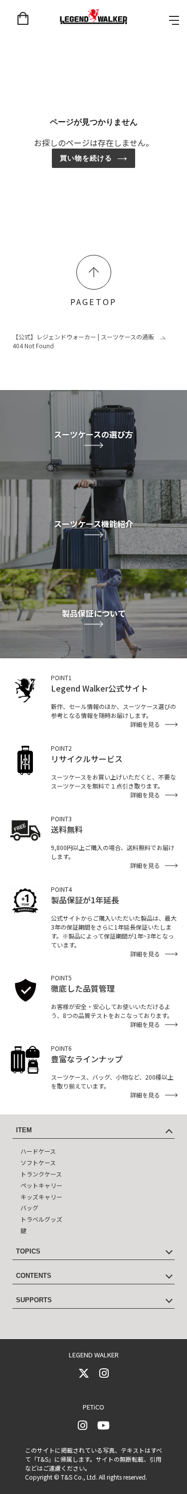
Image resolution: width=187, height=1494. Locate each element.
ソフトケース (38, 1162)
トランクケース (41, 1174)
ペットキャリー (41, 1185)
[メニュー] (174, 20)
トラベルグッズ (41, 1219)
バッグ (29, 1207)
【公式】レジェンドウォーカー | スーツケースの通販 (83, 336)
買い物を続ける (86, 158)
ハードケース (38, 1151)
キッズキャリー (41, 1196)
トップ (93, 272)
